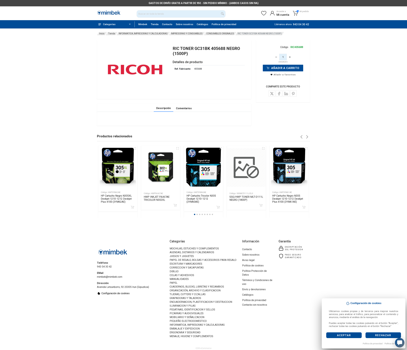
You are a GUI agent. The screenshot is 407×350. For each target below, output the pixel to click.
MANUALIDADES (179, 279)
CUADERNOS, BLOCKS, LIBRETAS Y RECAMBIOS (197, 286)
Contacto (167, 24)
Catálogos (202, 24)
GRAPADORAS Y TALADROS (185, 298)
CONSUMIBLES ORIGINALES (220, 33)
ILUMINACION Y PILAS (183, 305)
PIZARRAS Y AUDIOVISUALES (187, 313)
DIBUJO (174, 271)
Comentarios (184, 108)
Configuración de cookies (115, 293)
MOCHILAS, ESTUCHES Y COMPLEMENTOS (194, 248)
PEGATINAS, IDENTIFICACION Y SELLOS (192, 309)
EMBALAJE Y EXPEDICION (185, 328)
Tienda (155, 24)
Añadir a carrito (285, 68)
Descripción (163, 108)
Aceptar (344, 335)
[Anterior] (301, 137)
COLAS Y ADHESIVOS (182, 275)
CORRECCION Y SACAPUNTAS (187, 267)
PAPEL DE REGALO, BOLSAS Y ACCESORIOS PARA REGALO (203, 259)
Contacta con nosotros (254, 304)
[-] (276, 57)
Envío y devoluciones (254, 289)
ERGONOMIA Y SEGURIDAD (185, 332)
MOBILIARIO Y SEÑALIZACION (187, 317)
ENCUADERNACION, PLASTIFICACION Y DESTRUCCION (201, 301)
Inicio (101, 33)
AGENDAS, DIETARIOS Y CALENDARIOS (192, 252)
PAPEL (173, 282)
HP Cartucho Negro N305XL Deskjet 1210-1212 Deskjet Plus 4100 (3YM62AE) (116, 198)
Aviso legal (248, 260)
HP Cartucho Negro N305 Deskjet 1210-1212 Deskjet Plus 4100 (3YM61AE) (287, 198)
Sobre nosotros (184, 24)
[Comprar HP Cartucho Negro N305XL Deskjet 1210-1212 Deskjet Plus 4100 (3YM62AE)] (132, 207)
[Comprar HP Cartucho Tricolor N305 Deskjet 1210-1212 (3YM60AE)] (218, 207)
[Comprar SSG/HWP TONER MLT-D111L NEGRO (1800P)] (261, 205)
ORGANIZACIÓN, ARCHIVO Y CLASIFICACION (195, 290)
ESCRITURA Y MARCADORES (186, 263)
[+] (290, 57)
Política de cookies (393, 343)
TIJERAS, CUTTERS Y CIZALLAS (188, 294)
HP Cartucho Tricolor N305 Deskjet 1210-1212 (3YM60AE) (201, 198)
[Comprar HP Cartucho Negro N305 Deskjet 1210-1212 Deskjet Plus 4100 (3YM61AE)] (304, 207)
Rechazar (383, 335)
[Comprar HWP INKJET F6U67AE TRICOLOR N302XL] (175, 205)
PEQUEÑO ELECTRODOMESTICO (188, 321)
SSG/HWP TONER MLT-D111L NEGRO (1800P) (246, 198)
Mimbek (142, 24)
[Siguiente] (307, 137)
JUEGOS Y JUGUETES (182, 256)
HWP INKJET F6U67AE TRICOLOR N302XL (156, 198)
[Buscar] (223, 14)
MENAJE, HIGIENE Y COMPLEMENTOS (191, 336)
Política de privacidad (373, 343)
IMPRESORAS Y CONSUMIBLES (187, 33)
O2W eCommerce (203, 348)
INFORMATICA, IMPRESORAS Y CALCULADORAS (143, 33)
